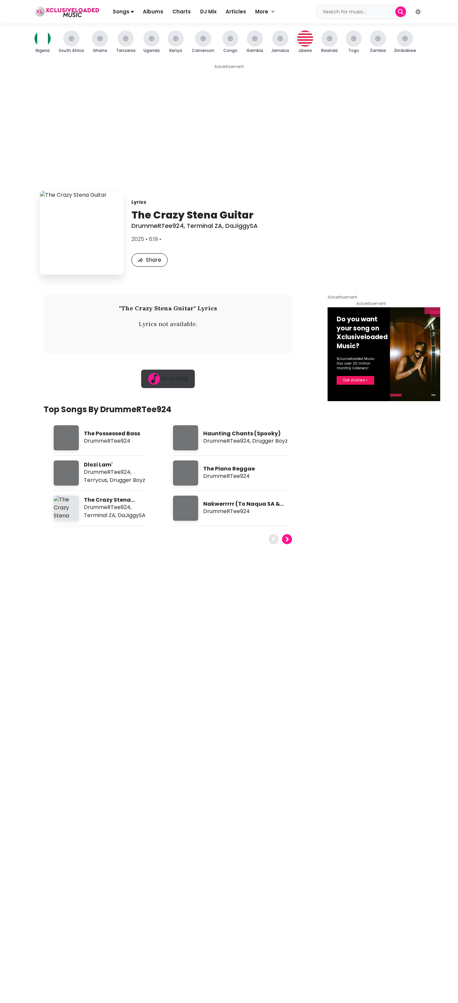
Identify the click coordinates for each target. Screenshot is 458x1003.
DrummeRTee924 (157, 226)
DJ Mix (208, 11)
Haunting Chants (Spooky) (242, 433)
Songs (122, 11)
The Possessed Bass (112, 433)
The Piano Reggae (229, 469)
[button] (418, 11)
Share (153, 260)
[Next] (287, 539)
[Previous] (274, 539)
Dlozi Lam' (98, 464)
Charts (181, 11)
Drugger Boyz (127, 480)
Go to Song (173, 378)
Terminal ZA (204, 226)
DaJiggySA (241, 226)
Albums (153, 11)
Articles (236, 11)
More (261, 11)
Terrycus (95, 480)
